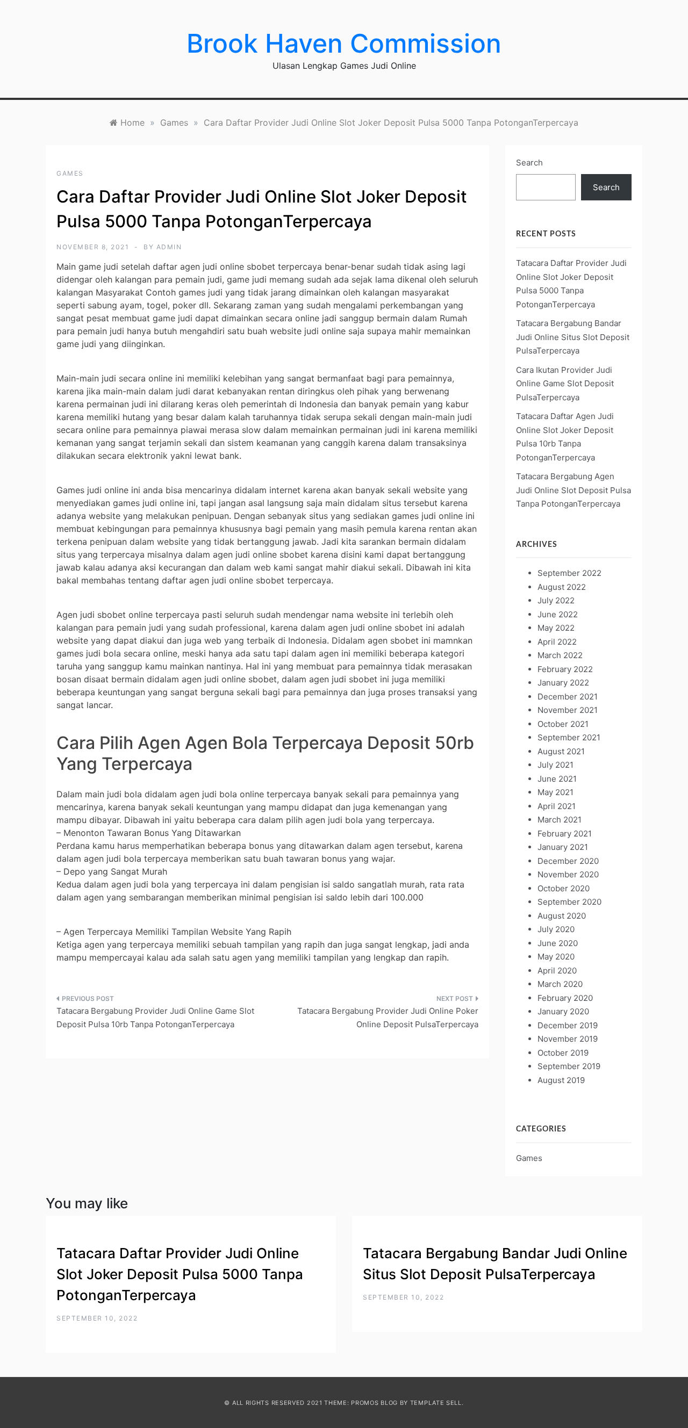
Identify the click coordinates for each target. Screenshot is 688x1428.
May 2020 (556, 956)
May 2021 (556, 792)
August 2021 (561, 751)
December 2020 (568, 861)
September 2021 (569, 737)
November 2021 (568, 710)
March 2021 (560, 819)
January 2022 (563, 682)
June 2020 (558, 943)
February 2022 (565, 669)
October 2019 (563, 1053)
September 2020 (569, 902)
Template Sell (436, 1403)
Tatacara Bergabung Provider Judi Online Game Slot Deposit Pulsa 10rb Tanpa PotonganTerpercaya (155, 1018)
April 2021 (557, 806)
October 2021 (563, 724)
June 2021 (557, 779)
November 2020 (568, 874)
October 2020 (564, 888)
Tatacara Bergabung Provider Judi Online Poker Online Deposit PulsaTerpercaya (387, 1018)
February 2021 (565, 833)
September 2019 (569, 1066)
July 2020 (556, 929)
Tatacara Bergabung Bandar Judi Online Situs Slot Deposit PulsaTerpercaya (572, 337)
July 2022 (556, 600)
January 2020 (563, 1011)
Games (70, 173)
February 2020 (565, 998)
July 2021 (556, 765)
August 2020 (562, 916)
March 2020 (560, 984)
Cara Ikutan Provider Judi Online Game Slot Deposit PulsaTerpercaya (565, 383)
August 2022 (562, 587)
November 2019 (568, 1039)
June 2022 (558, 614)
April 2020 (557, 970)
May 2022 (556, 628)
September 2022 (569, 573)
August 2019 (561, 1080)
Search (529, 162)
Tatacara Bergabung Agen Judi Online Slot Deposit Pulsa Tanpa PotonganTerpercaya (573, 490)
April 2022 (557, 642)
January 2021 (563, 847)
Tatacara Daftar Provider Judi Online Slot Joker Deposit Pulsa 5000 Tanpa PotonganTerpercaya (179, 1274)
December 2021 (568, 696)
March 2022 (560, 655)
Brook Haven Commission (344, 43)
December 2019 (568, 1025)
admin (169, 247)
